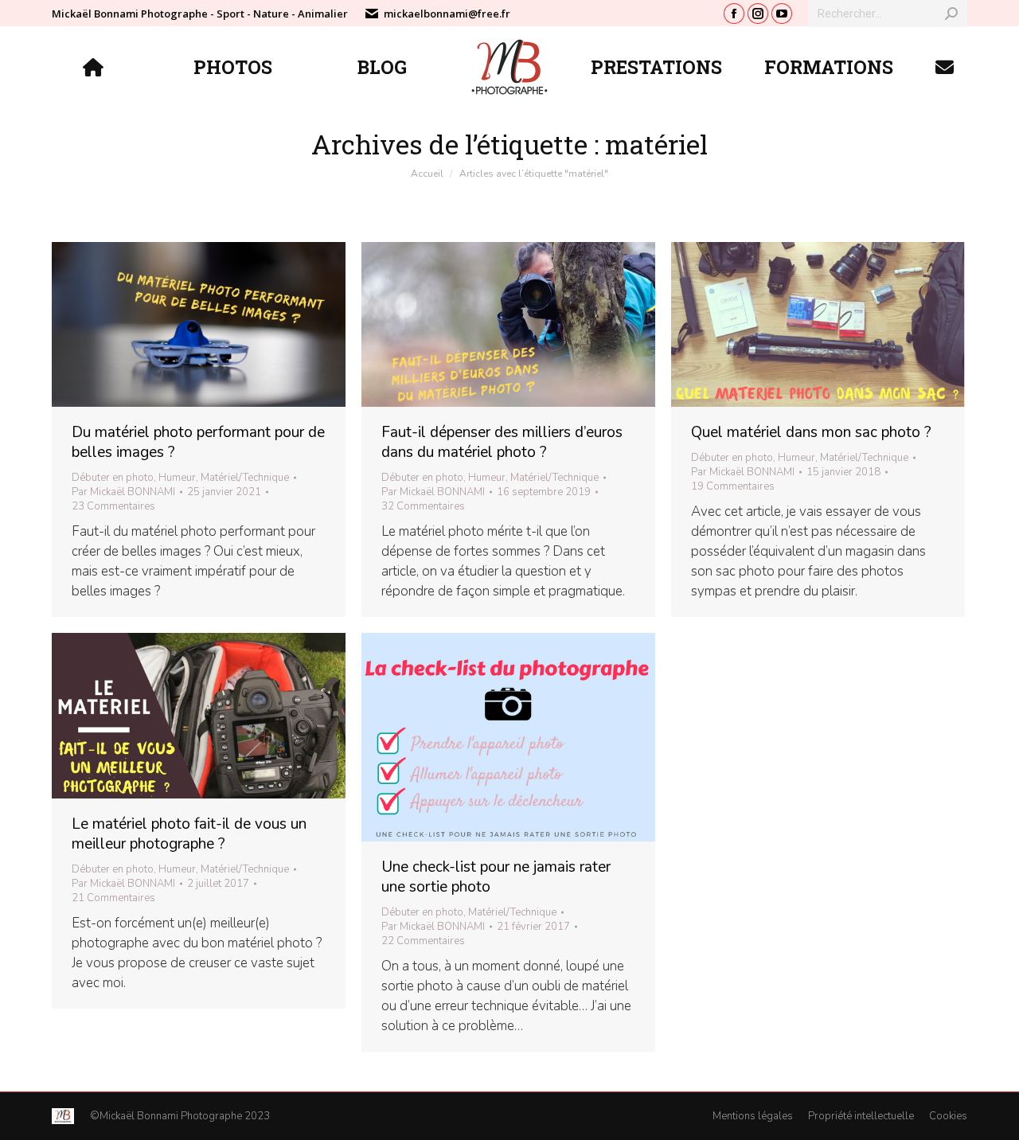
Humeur (177, 477)
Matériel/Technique (245, 477)
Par (123, 492)
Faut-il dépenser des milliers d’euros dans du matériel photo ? (502, 442)
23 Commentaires (113, 506)
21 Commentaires (113, 898)
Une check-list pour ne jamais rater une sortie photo (496, 877)
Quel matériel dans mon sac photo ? (811, 432)
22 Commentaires (423, 941)
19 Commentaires (733, 486)
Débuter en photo (113, 477)
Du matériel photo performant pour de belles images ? (198, 442)
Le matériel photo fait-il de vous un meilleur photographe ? (189, 834)
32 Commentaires (423, 506)
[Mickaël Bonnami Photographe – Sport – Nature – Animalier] (95, 67)
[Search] (951, 13)
